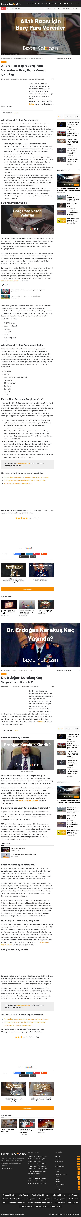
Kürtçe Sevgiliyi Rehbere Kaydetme (37, 1171)
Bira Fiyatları (73, 1195)
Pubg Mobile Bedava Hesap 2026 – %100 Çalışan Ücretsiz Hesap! (73, 125)
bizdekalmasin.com (23, 463)
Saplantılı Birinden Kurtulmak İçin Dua (37, 1166)
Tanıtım (58, 1181)
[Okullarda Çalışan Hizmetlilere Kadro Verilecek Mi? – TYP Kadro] (61, 141)
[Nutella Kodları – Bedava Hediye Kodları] (61, 205)
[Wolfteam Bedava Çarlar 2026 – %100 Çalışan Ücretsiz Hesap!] (61, 159)
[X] (4, 1168)
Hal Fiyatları (30, 1199)
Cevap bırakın (27, 589)
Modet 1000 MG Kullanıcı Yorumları (37, 1183)
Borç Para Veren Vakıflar (9, 281)
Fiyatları (46, 3)
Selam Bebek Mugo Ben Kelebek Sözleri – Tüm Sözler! (73, 212)
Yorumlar (76, 117)
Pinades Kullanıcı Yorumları (35, 1161)
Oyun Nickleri (60, 1203)
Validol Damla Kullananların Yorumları (37, 1178)
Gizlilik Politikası (66, 8)
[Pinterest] (6, 1168)
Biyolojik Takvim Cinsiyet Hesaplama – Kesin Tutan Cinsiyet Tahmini (26, 612)
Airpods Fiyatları (9, 1195)
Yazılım (58, 1186)
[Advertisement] (14, 93)
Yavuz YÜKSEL (5, 79)
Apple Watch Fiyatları (40, 1195)
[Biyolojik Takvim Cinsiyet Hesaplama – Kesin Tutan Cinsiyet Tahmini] (27, 604)
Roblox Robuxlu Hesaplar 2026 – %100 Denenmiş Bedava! (73, 133)
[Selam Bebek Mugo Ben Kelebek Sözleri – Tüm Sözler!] (61, 212)
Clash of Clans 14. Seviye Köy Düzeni (37, 1168)
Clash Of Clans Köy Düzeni (13, 1199)
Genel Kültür (59, 1164)
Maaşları (51, 3)
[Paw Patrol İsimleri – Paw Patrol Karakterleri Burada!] (5, 297)
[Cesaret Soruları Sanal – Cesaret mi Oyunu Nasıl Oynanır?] (5, 291)
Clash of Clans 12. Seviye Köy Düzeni (37, 1181)
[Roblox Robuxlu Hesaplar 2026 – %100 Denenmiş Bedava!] (61, 133)
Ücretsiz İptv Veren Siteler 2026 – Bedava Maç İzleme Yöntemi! (26, 477)
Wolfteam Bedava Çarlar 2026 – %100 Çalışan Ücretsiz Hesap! (72, 160)
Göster (16, 113)
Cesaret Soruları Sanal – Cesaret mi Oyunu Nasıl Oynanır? (28, 290)
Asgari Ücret (30, 3)
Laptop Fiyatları (59, 1199)
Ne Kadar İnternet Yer (17, 1203)
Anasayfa (4, 58)
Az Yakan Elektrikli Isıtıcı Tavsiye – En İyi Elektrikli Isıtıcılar (8, 612)
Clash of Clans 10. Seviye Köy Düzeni (37, 1156)
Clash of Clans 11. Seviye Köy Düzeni (37, 1159)
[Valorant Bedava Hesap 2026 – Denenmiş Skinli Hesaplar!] (61, 150)
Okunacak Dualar (64, 3)
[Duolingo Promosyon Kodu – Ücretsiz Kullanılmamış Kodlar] (61, 197)
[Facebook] (2, 1168)
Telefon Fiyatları (27, 1206)
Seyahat (58, 1189)
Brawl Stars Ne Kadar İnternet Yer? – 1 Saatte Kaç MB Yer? (73, 220)
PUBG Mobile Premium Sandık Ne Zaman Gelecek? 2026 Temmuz (23, 9)
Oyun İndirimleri (60, 1184)
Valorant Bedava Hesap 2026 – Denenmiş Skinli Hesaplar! (72, 151)
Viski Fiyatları (41, 1206)
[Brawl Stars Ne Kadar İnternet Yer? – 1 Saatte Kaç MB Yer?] (61, 220)
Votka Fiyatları (54, 1206)
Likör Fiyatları (73, 1199)
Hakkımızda (50, 8)
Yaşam (58, 1176)
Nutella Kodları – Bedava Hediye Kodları (18, 483)
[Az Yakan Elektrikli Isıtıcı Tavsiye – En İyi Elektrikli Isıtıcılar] (9, 604)
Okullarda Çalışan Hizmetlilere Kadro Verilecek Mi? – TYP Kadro (72, 142)
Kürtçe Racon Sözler (33, 1176)
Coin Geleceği (39, 3)
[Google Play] (8, 1168)
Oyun (57, 1171)
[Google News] (30, 548)
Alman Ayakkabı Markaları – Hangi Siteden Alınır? (45, 611)
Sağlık (56, 3)
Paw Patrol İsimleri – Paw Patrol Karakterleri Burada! (26, 296)
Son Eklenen (68, 117)
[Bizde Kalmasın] (11, 4)
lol (4, 1203)
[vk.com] (10, 1168)
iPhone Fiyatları (44, 1199)
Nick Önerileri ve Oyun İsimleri (40, 1203)
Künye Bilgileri (57, 8)
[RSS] (12, 1168)
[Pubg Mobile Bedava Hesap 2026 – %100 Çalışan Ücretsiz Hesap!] (61, 124)
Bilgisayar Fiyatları (58, 1195)
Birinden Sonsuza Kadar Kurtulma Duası (38, 1163)
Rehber (10, 58)
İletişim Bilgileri (75, 8)
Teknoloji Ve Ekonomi (61, 1174)
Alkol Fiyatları (24, 1195)
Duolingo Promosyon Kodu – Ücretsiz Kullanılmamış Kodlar (24, 480)
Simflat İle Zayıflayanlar (34, 1173)
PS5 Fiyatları (73, 1203)
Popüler (60, 117)
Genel (57, 1179)
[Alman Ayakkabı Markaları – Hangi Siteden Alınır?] (46, 604)
